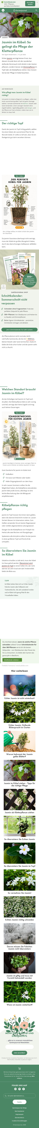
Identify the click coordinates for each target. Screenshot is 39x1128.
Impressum (19, 1114)
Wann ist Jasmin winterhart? (19, 1004)
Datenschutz (19, 1117)
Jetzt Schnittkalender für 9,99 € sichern (19, 330)
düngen (29, 108)
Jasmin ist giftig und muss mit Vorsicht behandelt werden (20, 976)
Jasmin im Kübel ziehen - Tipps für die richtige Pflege (19, 784)
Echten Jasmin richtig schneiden (19, 919)
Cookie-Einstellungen (19, 1121)
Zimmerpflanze (29, 67)
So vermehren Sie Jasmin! (19, 892)
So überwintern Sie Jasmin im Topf (19, 865)
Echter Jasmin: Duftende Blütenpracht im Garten (19, 726)
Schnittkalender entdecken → (12, 660)
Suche (19, 1102)
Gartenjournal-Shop (19, 1108)
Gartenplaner (19, 1111)
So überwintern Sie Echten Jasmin (19, 839)
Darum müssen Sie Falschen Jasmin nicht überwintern (19, 947)
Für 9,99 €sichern (30, 3)
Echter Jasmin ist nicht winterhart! (19, 698)
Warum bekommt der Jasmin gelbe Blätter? (19, 755)
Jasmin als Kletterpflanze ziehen (19, 812)
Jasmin (9, 58)
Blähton (25, 103)
